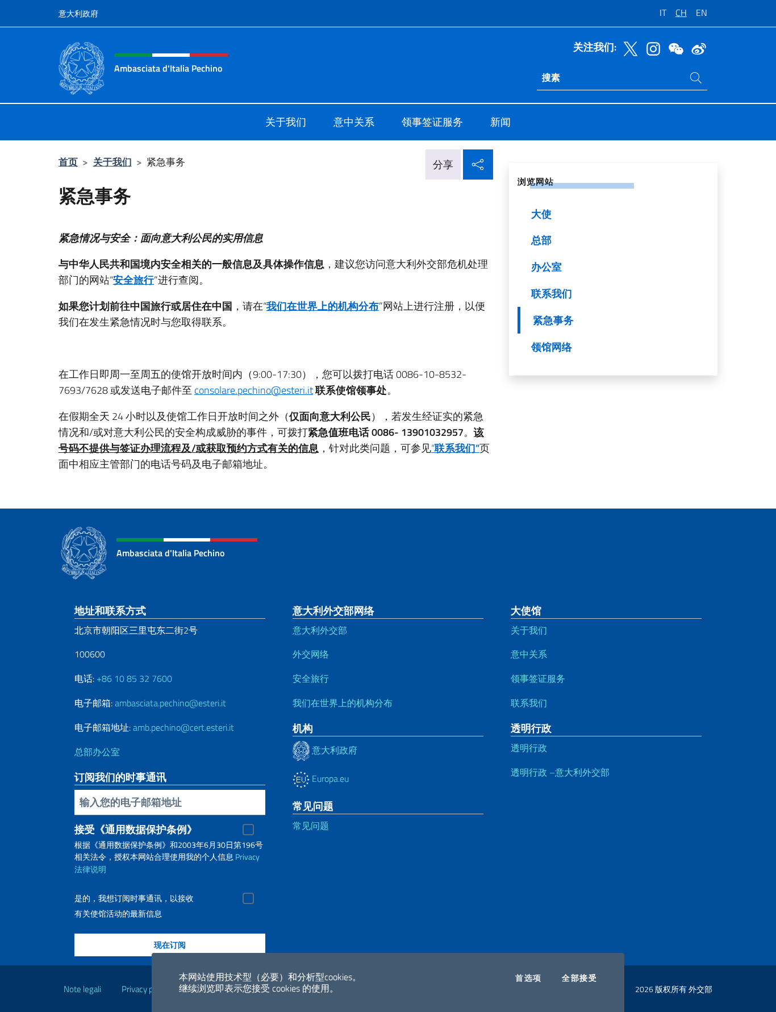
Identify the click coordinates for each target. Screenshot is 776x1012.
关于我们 (112, 162)
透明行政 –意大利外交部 (560, 772)
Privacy (247, 857)
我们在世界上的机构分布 (343, 703)
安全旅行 (311, 678)
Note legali (82, 989)
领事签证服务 (538, 678)
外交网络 (311, 654)
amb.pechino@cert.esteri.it (183, 727)
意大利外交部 (320, 630)
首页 (68, 162)
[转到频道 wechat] (673, 48)
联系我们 (529, 703)
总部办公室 (97, 752)
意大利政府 (78, 13)
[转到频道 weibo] (696, 48)
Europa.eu (329, 778)
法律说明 (90, 869)
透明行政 (529, 748)
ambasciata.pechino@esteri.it (170, 703)
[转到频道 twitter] (627, 48)
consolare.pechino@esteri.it (253, 390)
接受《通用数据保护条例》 (135, 829)
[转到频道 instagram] (650, 48)
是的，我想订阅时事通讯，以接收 (134, 898)
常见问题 (311, 825)
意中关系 (529, 654)
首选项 (528, 978)
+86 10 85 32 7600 (134, 678)
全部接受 (579, 978)
